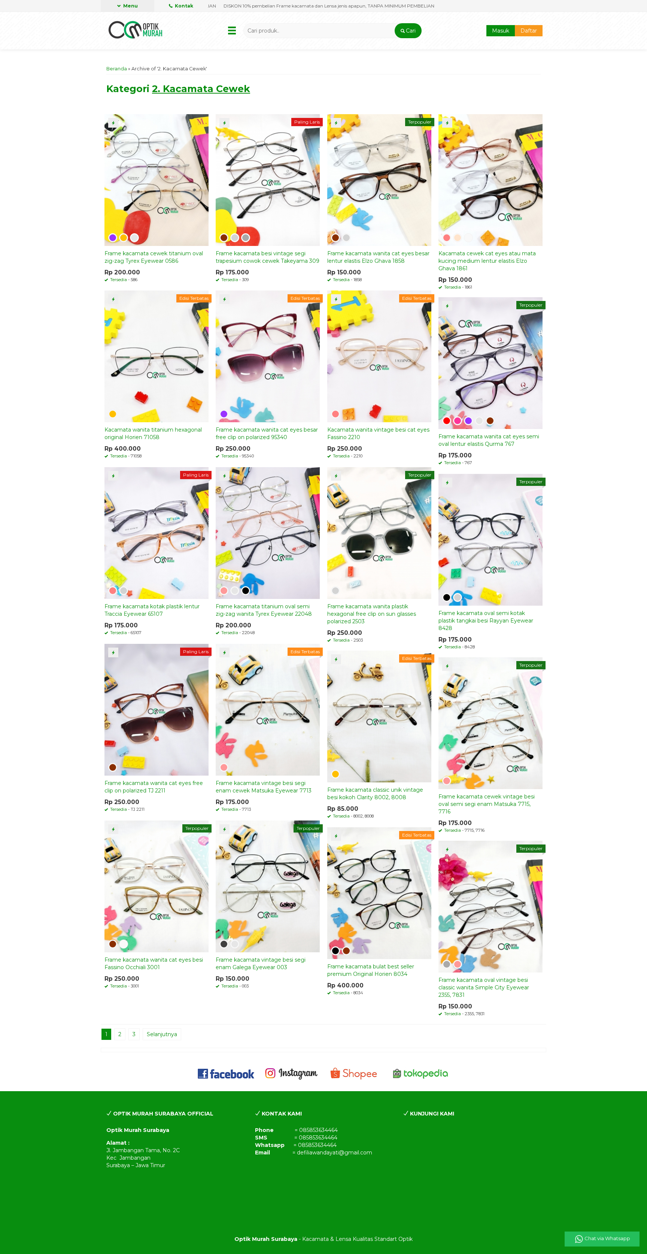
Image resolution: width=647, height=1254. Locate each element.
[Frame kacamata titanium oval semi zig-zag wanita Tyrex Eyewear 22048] (268, 532)
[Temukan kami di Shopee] (356, 1073)
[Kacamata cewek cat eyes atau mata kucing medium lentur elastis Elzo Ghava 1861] (490, 179)
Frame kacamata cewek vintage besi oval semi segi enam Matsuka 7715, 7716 (486, 804)
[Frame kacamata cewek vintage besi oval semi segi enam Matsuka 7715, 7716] (490, 722)
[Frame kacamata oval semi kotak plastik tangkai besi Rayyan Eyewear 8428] (490, 539)
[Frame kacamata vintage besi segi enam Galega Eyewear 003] (268, 886)
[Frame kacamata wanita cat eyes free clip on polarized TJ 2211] (156, 709)
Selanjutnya (162, 1034)
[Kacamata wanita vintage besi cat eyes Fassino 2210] (379, 356)
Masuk (500, 30)
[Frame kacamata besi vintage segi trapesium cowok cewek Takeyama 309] (268, 179)
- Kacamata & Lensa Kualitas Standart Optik (323, 1239)
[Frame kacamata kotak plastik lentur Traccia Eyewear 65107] (156, 532)
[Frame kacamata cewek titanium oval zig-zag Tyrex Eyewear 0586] (156, 179)
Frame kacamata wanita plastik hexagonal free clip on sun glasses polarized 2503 (371, 614)
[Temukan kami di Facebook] (226, 1073)
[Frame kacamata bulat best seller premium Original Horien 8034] (379, 892)
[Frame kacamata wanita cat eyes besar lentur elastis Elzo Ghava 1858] (379, 179)
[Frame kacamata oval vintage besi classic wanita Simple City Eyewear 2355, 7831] (490, 906)
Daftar (528, 30)
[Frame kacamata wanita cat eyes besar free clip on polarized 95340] (268, 356)
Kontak (183, 6)
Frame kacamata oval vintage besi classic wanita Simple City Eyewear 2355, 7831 (483, 987)
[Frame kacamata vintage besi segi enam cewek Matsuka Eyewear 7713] (268, 709)
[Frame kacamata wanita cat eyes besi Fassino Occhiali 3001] (156, 886)
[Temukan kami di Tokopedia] (420, 1073)
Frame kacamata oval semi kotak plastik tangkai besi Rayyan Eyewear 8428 (485, 620)
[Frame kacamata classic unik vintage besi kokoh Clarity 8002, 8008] (379, 716)
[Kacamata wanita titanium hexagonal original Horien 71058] (156, 356)
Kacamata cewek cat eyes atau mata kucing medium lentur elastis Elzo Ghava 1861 (487, 261)
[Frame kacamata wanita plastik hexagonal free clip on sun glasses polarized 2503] (379, 532)
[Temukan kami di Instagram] (291, 1073)
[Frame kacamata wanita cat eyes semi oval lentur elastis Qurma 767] (490, 362)
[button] (408, 30)
